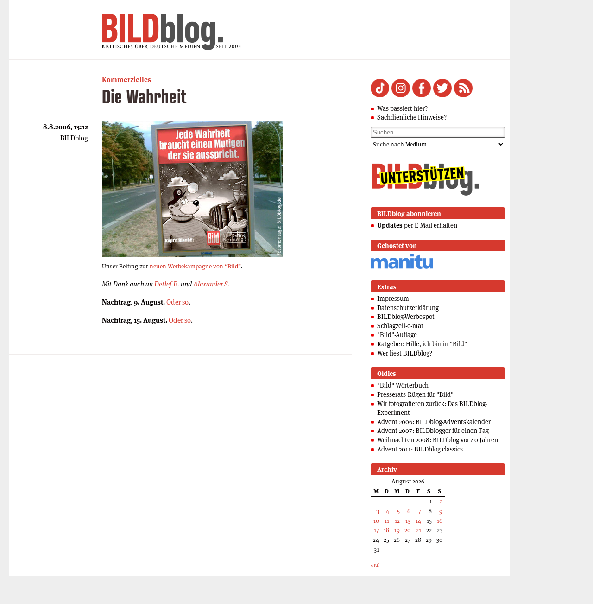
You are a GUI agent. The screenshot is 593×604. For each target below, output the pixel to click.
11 (387, 521)
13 (407, 521)
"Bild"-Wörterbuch (403, 385)
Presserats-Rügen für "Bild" (415, 394)
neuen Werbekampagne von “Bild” (195, 266)
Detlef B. (166, 284)
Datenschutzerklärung (408, 308)
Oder (173, 302)
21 (418, 530)
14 (418, 521)
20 (407, 530)
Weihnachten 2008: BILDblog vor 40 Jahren (437, 440)
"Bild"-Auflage (397, 335)
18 (386, 530)
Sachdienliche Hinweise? (412, 117)
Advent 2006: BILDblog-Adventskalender (434, 422)
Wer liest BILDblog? (404, 353)
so (185, 302)
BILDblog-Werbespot (406, 316)
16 (439, 521)
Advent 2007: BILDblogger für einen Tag (433, 430)
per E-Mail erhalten (417, 225)
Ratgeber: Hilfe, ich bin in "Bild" (422, 344)
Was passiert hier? (402, 108)
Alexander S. (211, 284)
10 (376, 521)
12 (397, 521)
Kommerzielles (126, 79)
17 (376, 530)
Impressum (393, 298)
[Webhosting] (402, 267)
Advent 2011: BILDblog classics (420, 449)
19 (397, 530)
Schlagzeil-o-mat (400, 326)
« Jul (375, 565)
